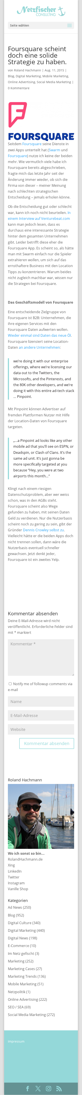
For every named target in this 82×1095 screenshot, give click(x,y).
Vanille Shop (18, 888)
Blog (11, 76)
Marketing (16, 961)
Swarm (54, 150)
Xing (11, 865)
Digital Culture (19, 922)
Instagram (16, 883)
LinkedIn (15, 871)
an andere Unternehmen (39, 347)
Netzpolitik (16, 991)
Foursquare (32, 143)
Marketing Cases (21, 968)
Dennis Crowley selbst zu (43, 530)
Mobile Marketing (55, 76)
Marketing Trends (22, 976)
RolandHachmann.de (25, 859)
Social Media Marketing (54, 82)
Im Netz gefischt (21, 953)
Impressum (16, 1041)
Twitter (13, 877)
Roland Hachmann (27, 70)
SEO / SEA (16, 1007)
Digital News (18, 938)
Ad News (15, 907)
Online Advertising (21, 82)
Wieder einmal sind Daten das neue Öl (39, 335)
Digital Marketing (28, 76)
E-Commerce (18, 945)
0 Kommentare (19, 88)
